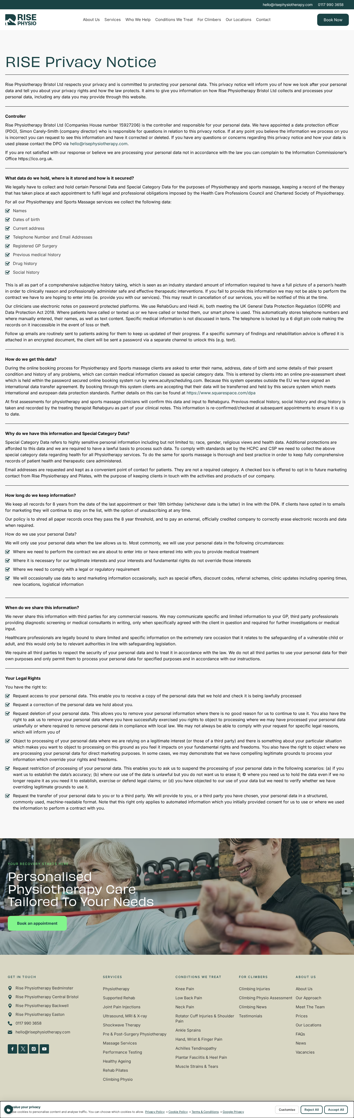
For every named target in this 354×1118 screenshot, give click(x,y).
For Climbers (209, 19)
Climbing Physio (118, 1079)
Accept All (336, 1110)
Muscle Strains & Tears (196, 1066)
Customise (287, 1110)
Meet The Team (310, 1006)
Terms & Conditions (205, 1112)
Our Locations (238, 19)
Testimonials (250, 1015)
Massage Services (120, 1043)
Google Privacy (233, 1112)
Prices (302, 1015)
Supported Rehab (119, 997)
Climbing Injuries (254, 988)
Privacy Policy (155, 1112)
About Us (91, 19)
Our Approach (308, 997)
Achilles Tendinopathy (195, 1048)
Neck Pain (184, 1006)
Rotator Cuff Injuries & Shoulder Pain (204, 1018)
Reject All (312, 1110)
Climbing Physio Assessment (265, 997)
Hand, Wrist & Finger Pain (198, 1039)
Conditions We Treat (174, 19)
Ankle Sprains (188, 1030)
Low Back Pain (188, 997)
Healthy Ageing (117, 1061)
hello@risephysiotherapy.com (99, 143)
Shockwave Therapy (121, 1025)
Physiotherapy (116, 988)
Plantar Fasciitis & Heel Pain (201, 1057)
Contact (263, 19)
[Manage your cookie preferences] (8, 1109)
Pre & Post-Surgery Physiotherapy (134, 1034)
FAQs (300, 1034)
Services (112, 19)
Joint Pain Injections (121, 1006)
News (301, 1043)
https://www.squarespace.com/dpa (221, 392)
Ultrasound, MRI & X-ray (125, 1015)
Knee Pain (184, 988)
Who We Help (138, 19)
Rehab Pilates (115, 1070)
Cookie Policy (178, 1112)
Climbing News (253, 1006)
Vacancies (305, 1052)
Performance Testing (122, 1052)
